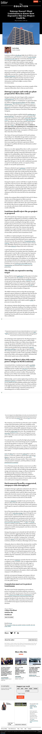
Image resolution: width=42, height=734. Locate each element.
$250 (30, 688)
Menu (40, 1)
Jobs (25, 728)
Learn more (3, 732)
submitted (13, 501)
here (12, 124)
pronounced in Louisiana (11, 462)
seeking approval (9, 99)
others (11, 453)
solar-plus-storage (17, 513)
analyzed (24, 453)
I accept (39, 731)
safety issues (14, 431)
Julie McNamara (4, 677)
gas (16, 624)
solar (26, 521)
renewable (28, 624)
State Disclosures (12, 728)
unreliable (32, 365)
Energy (10, 623)
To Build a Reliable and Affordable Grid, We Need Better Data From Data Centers (34, 670)
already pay (18, 55)
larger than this (30, 119)
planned (7, 107)
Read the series (9, 617)
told (31, 284)
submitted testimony (10, 380)
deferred (13, 246)
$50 (22, 688)
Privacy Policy (4, 728)
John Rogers (18, 676)
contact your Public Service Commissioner (20, 594)
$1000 (35, 688)
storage (32, 521)
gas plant (19, 624)
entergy (13, 624)
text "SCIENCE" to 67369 (34, 705)
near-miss (7, 433)
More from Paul (33, 640)
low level (25, 368)
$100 (26, 688)
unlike (31, 300)
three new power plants (18, 102)
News (22, 728)
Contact (29, 728)
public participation (10, 76)
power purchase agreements (12, 521)
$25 (18, 688)
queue (12, 539)
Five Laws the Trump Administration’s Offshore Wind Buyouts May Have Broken (20, 671)
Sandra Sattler (32, 675)
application (20, 276)
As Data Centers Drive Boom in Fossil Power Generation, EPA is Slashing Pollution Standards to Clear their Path (6, 671)
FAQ (18, 728)
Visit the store (10, 724)
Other (27, 691)
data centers (9, 624)
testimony (22, 168)
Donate (36, 1)
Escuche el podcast (20, 724)
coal (30, 455)
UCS (6, 453)
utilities (9, 626)
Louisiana (24, 624)
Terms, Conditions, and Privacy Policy (34, 720)
